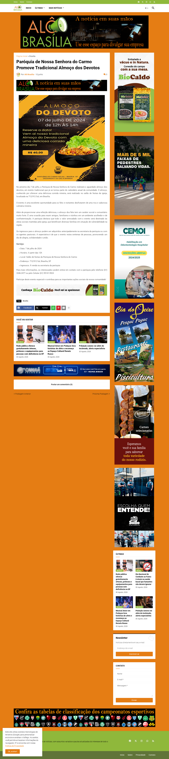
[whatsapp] (150, 2)
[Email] (63, 308)
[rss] (154, 2)
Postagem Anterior (23, 394)
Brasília (32, 56)
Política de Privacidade (14, 746)
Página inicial (21, 56)
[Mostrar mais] (69, 308)
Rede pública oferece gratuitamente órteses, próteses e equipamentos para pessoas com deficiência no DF (30, 350)
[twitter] (142, 2)
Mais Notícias (55, 8)
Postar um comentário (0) (61, 384)
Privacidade (140, 755)
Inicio (28, 8)
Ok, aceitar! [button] (12, 751)
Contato (29, 2)
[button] (146, 8)
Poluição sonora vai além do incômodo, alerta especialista (92, 347)
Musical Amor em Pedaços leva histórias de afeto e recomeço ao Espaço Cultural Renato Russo (62, 350)
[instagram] (146, 2)
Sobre (22, 2)
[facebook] (138, 2)
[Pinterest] (58, 308)
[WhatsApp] (53, 308)
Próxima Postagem (100, 394)
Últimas (39, 8)
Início (16, 2)
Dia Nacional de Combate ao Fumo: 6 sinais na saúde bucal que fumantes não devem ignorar (144, 579)
